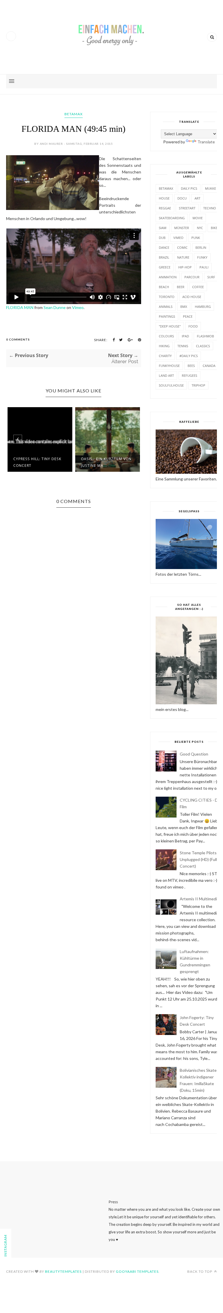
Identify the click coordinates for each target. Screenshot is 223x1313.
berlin (200, 247)
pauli (203, 267)
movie (198, 218)
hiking (164, 346)
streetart (187, 208)
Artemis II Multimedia (199, 898)
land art (166, 375)
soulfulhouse (171, 385)
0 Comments (18, 339)
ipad (185, 336)
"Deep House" (170, 326)
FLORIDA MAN (19, 307)
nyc (200, 228)
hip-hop (185, 267)
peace (188, 316)
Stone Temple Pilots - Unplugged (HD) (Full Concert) (199, 859)
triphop (198, 385)
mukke (210, 188)
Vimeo (78, 307)
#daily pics (188, 356)
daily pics (189, 188)
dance (164, 247)
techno (209, 208)
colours (166, 336)
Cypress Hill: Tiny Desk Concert (37, 462)
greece (164, 267)
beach (164, 287)
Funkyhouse (169, 365)
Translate (206, 141)
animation (168, 277)
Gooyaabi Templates (137, 1271)
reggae (165, 208)
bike (214, 228)
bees (191, 365)
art (197, 198)
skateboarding (172, 218)
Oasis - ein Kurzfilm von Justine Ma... (106, 462)
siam (162, 228)
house (164, 198)
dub (162, 237)
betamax (73, 114)
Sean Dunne (55, 307)
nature (183, 257)
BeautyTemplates (63, 1271)
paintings (167, 316)
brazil (164, 257)
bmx (183, 306)
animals (165, 306)
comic (182, 247)
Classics (203, 346)
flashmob (205, 336)
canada (209, 365)
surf (211, 277)
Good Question (194, 753)
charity (165, 356)
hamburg (203, 306)
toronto (167, 297)
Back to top (200, 1271)
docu (182, 198)
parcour (191, 277)
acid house (191, 297)
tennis (182, 346)
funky (202, 257)
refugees (189, 375)
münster (181, 228)
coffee (198, 287)
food (193, 326)
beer (180, 287)
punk (195, 237)
